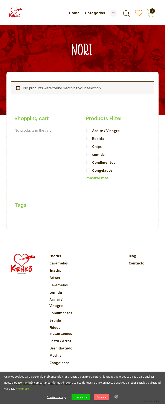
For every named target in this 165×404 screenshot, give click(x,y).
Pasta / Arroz (60, 341)
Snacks (55, 256)
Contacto (137, 263)
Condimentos (103, 162)
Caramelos (58, 263)
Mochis (55, 355)
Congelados (102, 170)
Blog (132, 256)
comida (98, 154)
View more (22, 388)
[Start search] (126, 13)
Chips (96, 146)
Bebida (98, 138)
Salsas (54, 277)
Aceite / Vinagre (105, 130)
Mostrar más (97, 178)
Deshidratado (60, 348)
